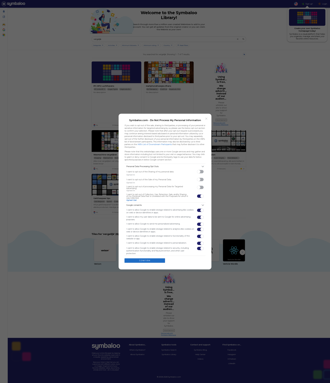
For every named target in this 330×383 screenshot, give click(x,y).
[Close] (206, 118)
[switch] (200, 171)
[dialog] (165, 191)
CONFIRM (144, 260)
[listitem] (165, 166)
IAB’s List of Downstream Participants (155, 144)
